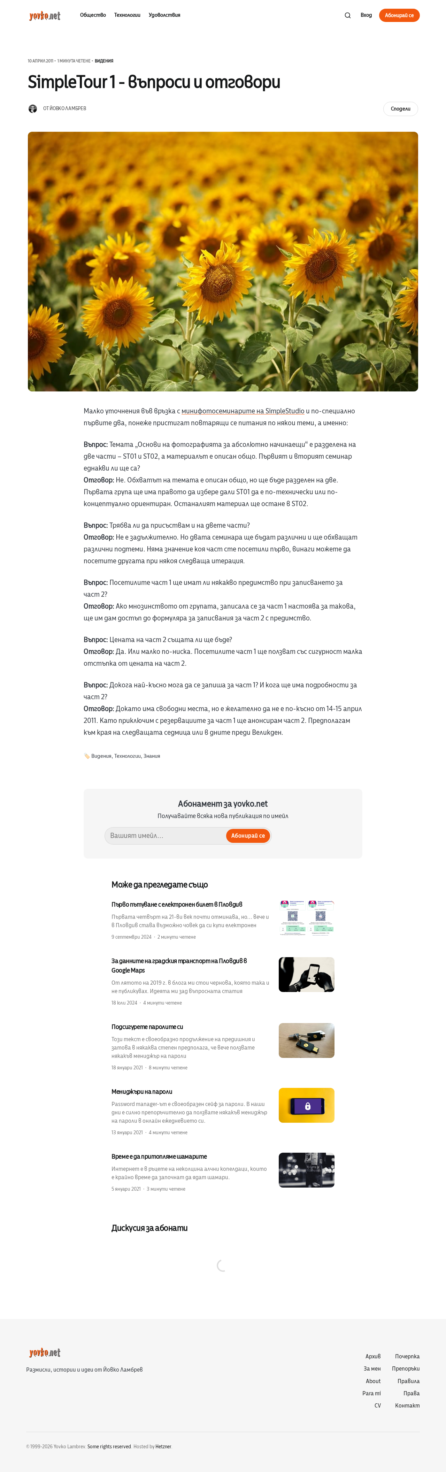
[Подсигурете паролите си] (223, 1046)
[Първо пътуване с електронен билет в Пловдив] (223, 920)
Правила (409, 1381)
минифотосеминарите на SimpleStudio (243, 411)
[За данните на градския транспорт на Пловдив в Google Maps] (223, 981)
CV (378, 1406)
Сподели (400, 108)
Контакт (407, 1406)
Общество (93, 15)
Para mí (371, 1393)
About (373, 1381)
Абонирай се (399, 15)
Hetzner (163, 1446)
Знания (152, 756)
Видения (104, 61)
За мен (372, 1369)
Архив (373, 1356)
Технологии (127, 15)
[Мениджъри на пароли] (223, 1111)
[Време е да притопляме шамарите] (223, 1172)
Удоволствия (164, 15)
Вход (366, 15)
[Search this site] (348, 15)
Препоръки (406, 1369)
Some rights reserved (109, 1446)
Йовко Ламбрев (67, 108)
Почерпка (407, 1356)
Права (411, 1393)
